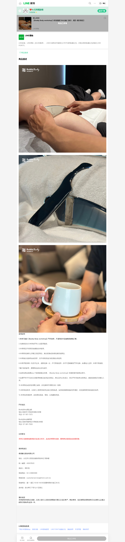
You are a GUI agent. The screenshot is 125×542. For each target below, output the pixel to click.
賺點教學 (70, 529)
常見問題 (78, 529)
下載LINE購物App (24, 529)
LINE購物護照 (44, 529)
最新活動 (35, 529)
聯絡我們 (86, 529)
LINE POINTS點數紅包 (58, 529)
